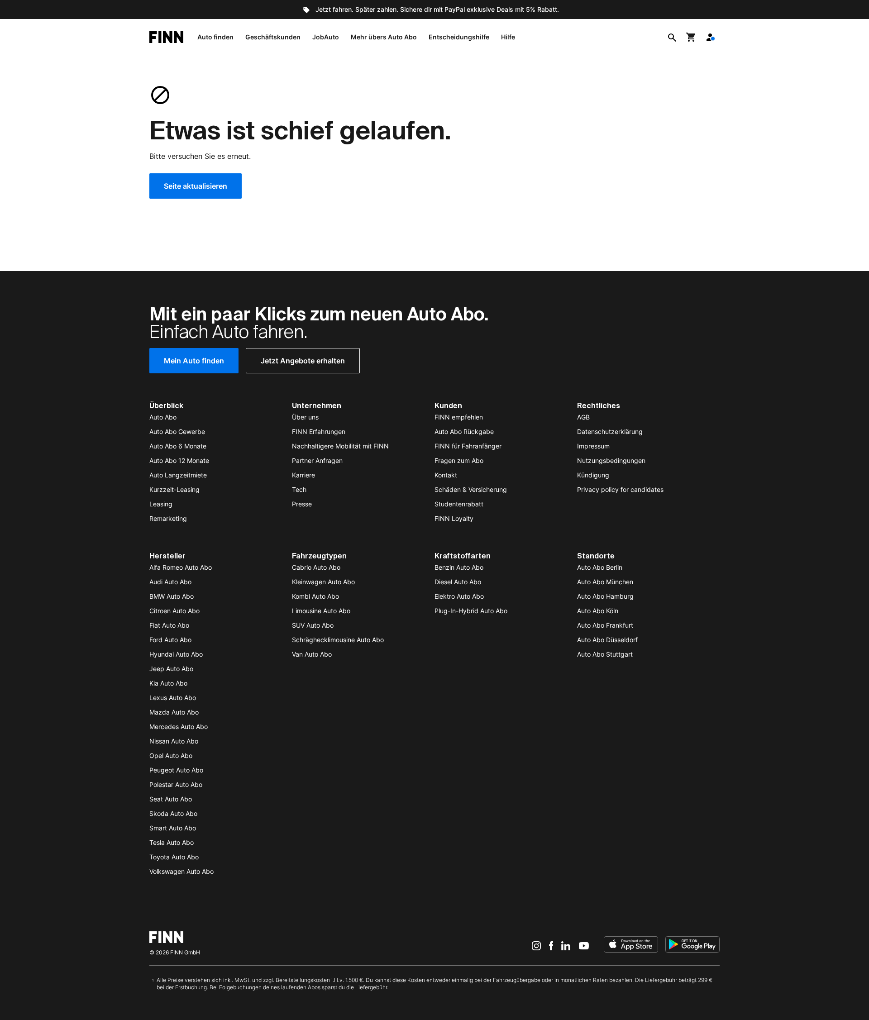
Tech (299, 489)
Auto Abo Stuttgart (605, 654)
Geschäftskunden (273, 37)
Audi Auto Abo (170, 582)
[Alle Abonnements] (710, 37)
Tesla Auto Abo (171, 842)
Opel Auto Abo (170, 755)
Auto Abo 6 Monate (177, 446)
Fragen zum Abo (458, 460)
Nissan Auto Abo (173, 741)
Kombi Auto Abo (315, 596)
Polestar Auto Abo (175, 784)
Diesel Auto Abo (457, 582)
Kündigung (593, 475)
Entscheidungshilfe (459, 37)
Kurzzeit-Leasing (174, 489)
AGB (583, 417)
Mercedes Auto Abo (178, 726)
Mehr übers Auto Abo (384, 37)
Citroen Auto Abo (174, 611)
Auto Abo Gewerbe (177, 431)
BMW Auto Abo (171, 596)
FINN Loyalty (453, 518)
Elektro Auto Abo (459, 596)
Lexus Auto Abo (172, 697)
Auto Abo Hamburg (605, 596)
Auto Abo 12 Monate (179, 460)
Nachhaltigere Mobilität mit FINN (340, 446)
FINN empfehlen (458, 417)
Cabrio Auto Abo (316, 567)
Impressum (593, 446)
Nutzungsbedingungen (611, 460)
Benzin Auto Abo (458, 567)
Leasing (160, 504)
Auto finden (215, 37)
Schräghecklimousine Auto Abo (338, 639)
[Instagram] (536, 945)
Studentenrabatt (458, 504)
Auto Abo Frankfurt (605, 625)
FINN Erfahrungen (318, 431)
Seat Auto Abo (170, 799)
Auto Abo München (605, 582)
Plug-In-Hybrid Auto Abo (470, 611)
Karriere (303, 475)
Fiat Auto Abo (169, 625)
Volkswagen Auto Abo (181, 871)
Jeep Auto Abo (171, 668)
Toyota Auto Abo (174, 857)
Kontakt (445, 475)
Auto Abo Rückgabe (464, 431)
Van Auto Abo (312, 654)
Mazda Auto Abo (174, 712)
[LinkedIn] (565, 945)
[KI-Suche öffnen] (672, 37)
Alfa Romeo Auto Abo (180, 567)
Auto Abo (163, 417)
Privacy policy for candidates (620, 489)
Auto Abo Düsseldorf (607, 639)
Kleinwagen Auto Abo (323, 582)
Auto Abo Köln (597, 611)
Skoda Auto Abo (173, 813)
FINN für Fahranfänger (467, 446)
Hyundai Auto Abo (176, 654)
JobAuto (325, 37)
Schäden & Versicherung (470, 489)
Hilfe (508, 37)
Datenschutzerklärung (610, 431)
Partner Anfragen (317, 460)
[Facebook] (551, 945)
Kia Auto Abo (168, 683)
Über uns (305, 417)
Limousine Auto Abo (321, 611)
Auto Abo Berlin (599, 567)
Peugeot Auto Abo (176, 770)
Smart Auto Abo (172, 828)
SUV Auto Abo (313, 625)
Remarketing (168, 518)
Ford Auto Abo (170, 639)
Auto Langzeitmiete (178, 475)
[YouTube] (583, 945)
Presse (302, 504)
